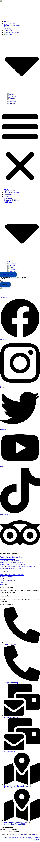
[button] (20, 146)
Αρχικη (6, 21)
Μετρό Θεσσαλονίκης (7, 559)
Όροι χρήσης (27, 838)
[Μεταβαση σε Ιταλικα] (10, 100)
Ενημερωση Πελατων (11, 32)
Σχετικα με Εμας (9, 23)
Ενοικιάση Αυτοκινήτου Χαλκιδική (11, 562)
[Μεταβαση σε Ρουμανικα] (11, 104)
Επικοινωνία (4, 582)
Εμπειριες (7, 29)
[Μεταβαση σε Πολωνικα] (11, 102)
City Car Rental (32, 834)
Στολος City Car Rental (12, 25)
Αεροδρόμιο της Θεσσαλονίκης (11, 557)
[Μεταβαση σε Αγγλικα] (11, 94)
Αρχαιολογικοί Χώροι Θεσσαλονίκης (13, 564)
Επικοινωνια (8, 31)
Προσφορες (8, 27)
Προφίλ (2, 578)
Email (2, 281)
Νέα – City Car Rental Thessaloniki (12, 575)
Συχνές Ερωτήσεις (6, 577)
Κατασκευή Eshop (19, 834)
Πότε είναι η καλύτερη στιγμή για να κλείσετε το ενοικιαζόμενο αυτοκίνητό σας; (17, 567)
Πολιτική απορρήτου (36, 839)
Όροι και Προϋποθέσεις (12, 838)
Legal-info (3, 584)
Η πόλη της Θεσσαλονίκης (9, 561)
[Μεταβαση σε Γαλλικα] (11, 98)
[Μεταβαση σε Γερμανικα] (11, 96)
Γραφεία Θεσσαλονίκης (8, 580)
